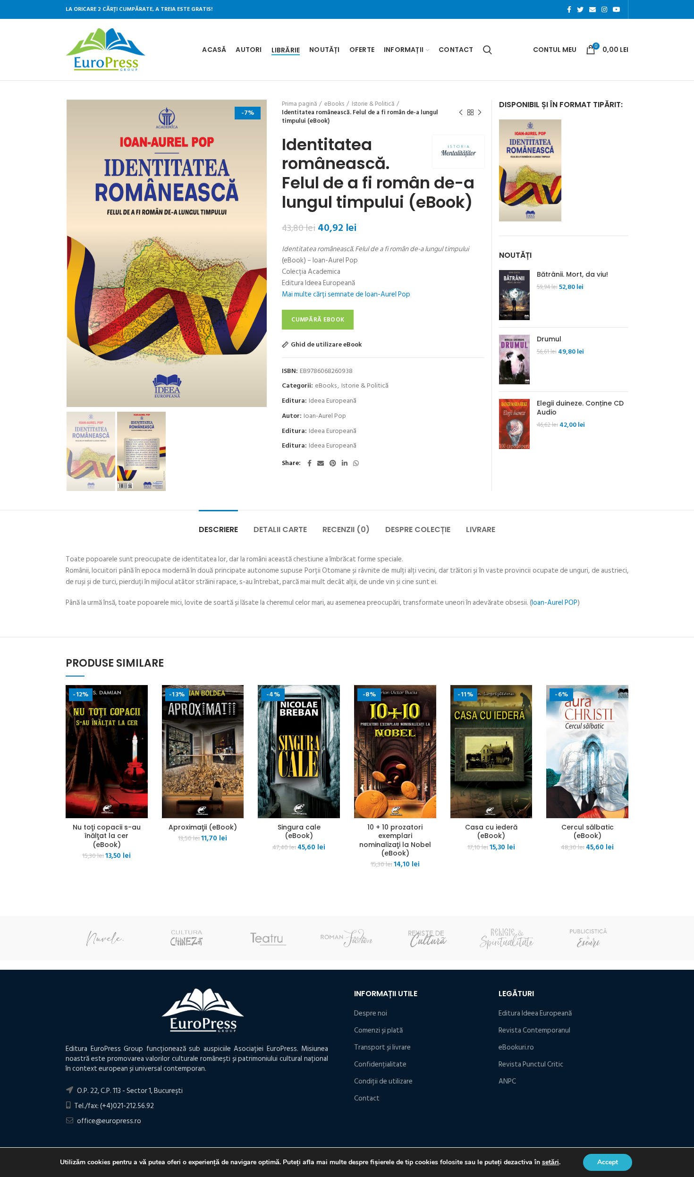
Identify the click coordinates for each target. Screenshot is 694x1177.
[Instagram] (604, 9)
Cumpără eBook (317, 319)
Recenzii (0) (346, 529)
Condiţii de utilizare (383, 1081)
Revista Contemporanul (534, 1030)
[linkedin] (344, 463)
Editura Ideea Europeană (535, 1013)
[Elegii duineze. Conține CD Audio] (514, 424)
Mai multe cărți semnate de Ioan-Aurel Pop (346, 294)
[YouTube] (616, 9)
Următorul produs (479, 112)
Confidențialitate (380, 1064)
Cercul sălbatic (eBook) (587, 831)
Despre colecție (417, 529)
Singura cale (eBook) (299, 831)
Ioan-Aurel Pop (325, 416)
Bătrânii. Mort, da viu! (572, 274)
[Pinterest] (333, 463)
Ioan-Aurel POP (554, 603)
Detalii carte (280, 529)
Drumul (549, 339)
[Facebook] (569, 9)
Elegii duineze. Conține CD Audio (580, 407)
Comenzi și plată (378, 1030)
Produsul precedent (460, 112)
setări (550, 1162)
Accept (607, 1162)
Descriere (218, 529)
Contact (367, 1098)
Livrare (480, 529)
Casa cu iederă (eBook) (491, 831)
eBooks (334, 104)
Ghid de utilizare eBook (326, 344)
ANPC (507, 1081)
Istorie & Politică (373, 104)
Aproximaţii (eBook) (203, 827)
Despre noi (370, 1013)
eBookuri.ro (516, 1047)
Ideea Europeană (332, 401)
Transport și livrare (382, 1047)
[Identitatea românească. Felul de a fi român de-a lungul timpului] (530, 170)
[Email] (592, 9)
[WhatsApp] (356, 463)
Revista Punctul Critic (531, 1064)
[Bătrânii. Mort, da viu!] (514, 295)
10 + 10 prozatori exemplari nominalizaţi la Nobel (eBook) (395, 840)
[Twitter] (580, 9)
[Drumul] (514, 360)
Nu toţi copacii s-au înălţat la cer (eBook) (107, 836)
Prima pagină (299, 104)
